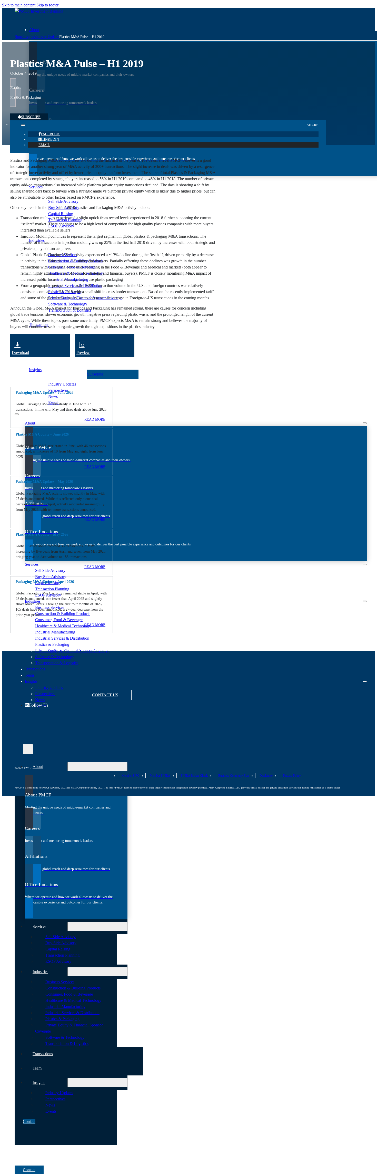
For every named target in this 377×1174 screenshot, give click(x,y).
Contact (29, 1121)
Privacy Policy (292, 775)
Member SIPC (130, 775)
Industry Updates (62, 384)
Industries (33, 601)
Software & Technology (54, 657)
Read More (94, 419)
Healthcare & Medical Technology (63, 626)
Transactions (43, 1054)
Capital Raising (57, 949)
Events (50, 1111)
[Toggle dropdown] (23, 125)
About (34, 29)
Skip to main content (18, 5)
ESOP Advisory (58, 961)
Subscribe (31, 117)
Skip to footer (47, 5)
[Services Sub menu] (365, 564)
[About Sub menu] (365, 423)
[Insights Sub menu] (365, 681)
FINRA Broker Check (194, 775)
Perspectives (55, 1099)
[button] (61, 392)
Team (37, 1068)
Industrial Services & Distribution (62, 638)
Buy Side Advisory (50, 576)
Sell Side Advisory (50, 570)
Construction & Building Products (62, 613)
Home (19, 37)
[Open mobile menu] (17, 414)
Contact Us (105, 695)
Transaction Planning (52, 589)
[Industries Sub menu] (365, 601)
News (53, 396)
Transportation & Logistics (56, 663)
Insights (35, 370)
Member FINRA (160, 775)
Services (31, 564)
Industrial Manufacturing (55, 632)
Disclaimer (266, 775)
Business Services (59, 982)
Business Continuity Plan (233, 775)
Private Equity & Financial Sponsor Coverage (72, 650)
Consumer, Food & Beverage (59, 620)
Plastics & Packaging (52, 644)
